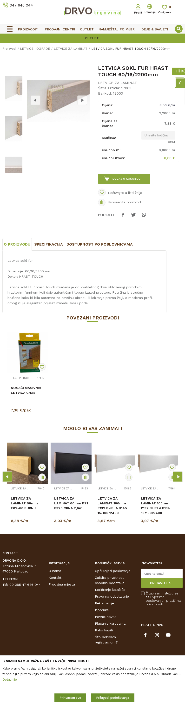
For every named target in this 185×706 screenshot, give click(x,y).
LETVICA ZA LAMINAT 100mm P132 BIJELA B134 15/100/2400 (155, 505)
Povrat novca (105, 617)
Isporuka (102, 610)
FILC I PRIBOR (20, 378)
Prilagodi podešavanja (112, 697)
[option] (13, 88)
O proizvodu (17, 244)
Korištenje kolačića (110, 590)
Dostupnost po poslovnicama (99, 244)
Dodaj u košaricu (126, 178)
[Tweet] (133, 217)
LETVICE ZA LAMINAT (70, 48)
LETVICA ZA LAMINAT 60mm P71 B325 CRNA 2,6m (71, 503)
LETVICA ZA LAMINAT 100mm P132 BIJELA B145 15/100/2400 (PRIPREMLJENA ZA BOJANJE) (114, 510)
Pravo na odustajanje (112, 596)
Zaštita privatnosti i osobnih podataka (110, 580)
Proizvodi (9, 48)
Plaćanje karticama (110, 623)
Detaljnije (28, 411)
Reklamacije (104, 603)
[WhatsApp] (144, 217)
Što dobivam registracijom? (106, 639)
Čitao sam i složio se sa (163, 599)
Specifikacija (48, 244)
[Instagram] (156, 635)
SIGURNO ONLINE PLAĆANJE (160, 38)
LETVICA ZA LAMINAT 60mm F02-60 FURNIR (24, 503)
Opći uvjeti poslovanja (112, 571)
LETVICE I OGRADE (35, 48)
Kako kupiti (104, 630)
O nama (55, 571)
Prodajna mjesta (62, 584)
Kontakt (55, 577)
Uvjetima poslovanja (155, 598)
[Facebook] (123, 217)
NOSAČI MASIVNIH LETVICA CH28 (26, 390)
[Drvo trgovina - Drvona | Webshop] (92, 11)
